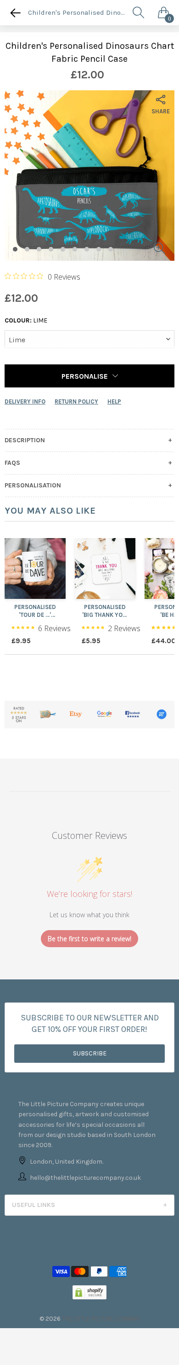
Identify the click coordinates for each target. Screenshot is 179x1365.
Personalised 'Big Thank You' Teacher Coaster (105, 611)
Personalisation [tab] (33, 485)
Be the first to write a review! (89, 938)
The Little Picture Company (101, 1318)
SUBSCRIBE (89, 1053)
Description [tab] (25, 440)
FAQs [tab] (12, 463)
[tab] (89, 1205)
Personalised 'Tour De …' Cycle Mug (35, 611)
